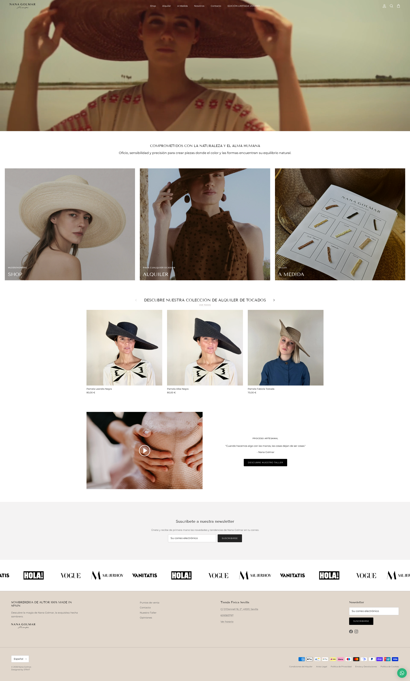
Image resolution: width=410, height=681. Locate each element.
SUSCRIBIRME (243, 362)
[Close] (277, 310)
